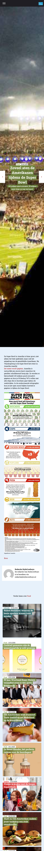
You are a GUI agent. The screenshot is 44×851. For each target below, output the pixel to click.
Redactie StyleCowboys (24, 569)
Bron (6, 558)
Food (29, 596)
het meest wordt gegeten (13, 368)
